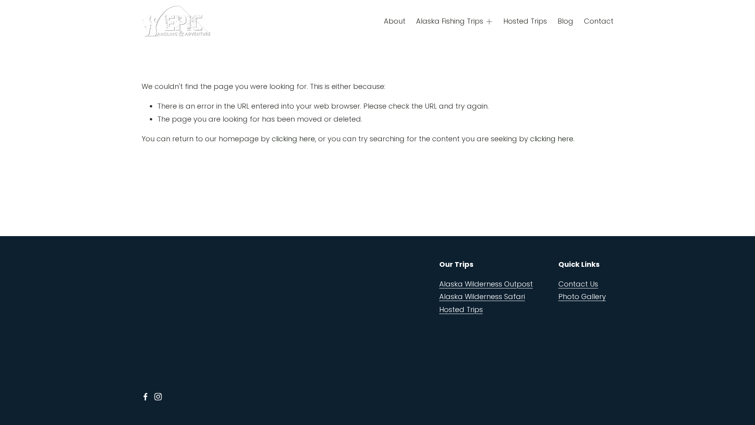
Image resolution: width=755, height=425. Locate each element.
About (394, 21)
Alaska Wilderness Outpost (486, 284)
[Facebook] (145, 397)
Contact (598, 21)
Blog (565, 21)
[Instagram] (158, 397)
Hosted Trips (525, 21)
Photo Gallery (582, 296)
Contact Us (578, 284)
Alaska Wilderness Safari (482, 296)
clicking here (293, 139)
